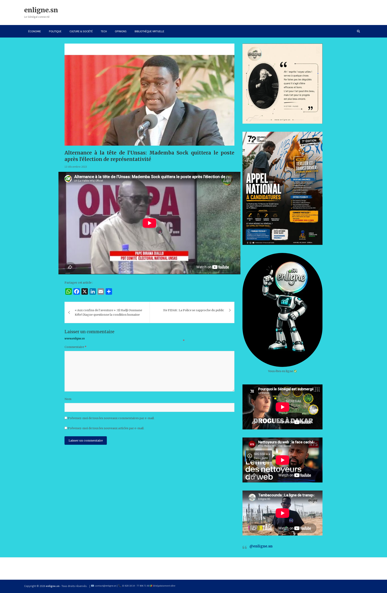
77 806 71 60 (143, 585)
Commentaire (75, 347)
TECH (104, 31)
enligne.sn (41, 10)
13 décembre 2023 (75, 166)
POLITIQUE (55, 31)
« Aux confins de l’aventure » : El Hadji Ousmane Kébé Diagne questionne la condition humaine (108, 312)
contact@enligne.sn (105, 585)
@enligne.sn (261, 546)
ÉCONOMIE (34, 31)
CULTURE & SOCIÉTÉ (81, 31)
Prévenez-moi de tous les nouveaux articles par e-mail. (106, 428)
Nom (67, 399)
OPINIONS (121, 31)
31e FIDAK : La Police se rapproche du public (193, 310)
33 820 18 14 (128, 585)
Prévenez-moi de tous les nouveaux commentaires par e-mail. (111, 418)
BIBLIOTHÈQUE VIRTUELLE (149, 31)
